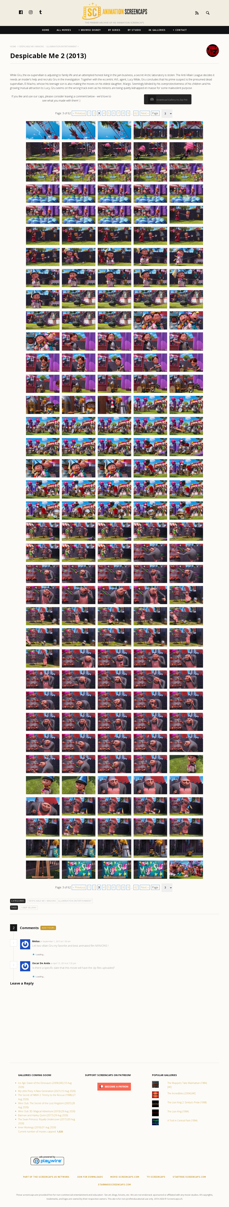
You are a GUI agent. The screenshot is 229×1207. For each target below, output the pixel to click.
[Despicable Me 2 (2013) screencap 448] (114, 498)
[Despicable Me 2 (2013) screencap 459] (150, 540)
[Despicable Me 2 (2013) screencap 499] (150, 709)
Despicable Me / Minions (42, 900)
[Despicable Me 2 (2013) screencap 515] (186, 773)
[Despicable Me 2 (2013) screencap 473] (114, 604)
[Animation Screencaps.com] (114, 11)
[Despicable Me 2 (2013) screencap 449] (150, 498)
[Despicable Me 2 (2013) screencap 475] (186, 604)
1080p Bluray (29, 907)
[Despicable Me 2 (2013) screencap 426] (42, 414)
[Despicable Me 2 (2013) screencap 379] (150, 202)
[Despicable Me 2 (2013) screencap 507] (78, 752)
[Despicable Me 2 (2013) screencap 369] (150, 160)
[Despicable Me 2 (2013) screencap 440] (186, 456)
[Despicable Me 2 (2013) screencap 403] (114, 308)
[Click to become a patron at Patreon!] (114, 1091)
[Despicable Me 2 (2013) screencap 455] (186, 519)
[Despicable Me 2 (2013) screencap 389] (150, 245)
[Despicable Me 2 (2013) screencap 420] (186, 371)
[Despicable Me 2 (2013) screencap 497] (78, 709)
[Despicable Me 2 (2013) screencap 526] (42, 836)
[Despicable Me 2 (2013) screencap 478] (114, 625)
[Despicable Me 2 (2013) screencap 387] (78, 245)
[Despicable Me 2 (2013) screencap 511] (42, 773)
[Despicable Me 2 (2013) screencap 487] (78, 667)
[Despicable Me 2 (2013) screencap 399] (150, 287)
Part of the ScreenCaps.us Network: (46, 1177)
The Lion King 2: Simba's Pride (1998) (187, 1102)
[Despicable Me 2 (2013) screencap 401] (42, 308)
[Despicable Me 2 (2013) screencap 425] (186, 393)
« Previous (79, 113)
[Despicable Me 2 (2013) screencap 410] (186, 329)
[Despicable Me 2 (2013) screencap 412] (78, 350)
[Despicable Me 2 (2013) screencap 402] (78, 308)
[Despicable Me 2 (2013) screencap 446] (42, 498)
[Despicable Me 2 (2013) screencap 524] (150, 815)
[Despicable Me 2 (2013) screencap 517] (78, 794)
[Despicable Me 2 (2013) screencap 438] (114, 456)
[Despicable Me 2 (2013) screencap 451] (42, 519)
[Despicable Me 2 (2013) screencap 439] (150, 456)
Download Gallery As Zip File (172, 99)
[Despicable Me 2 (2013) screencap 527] (78, 836)
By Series (114, 29)
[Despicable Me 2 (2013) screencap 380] (186, 202)
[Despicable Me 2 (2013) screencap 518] (114, 794)
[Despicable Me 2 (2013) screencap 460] (186, 540)
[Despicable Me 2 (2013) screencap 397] (78, 287)
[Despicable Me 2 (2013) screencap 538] (114, 878)
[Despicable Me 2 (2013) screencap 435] (186, 435)
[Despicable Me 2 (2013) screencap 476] (42, 625)
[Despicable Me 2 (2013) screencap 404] (150, 308)
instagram (34, 12)
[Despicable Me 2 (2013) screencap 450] (186, 498)
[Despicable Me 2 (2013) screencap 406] (42, 329)
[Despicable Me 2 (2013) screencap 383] (114, 223)
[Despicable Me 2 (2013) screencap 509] (150, 752)
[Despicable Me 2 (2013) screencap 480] (186, 625)
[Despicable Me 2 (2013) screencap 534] (150, 857)
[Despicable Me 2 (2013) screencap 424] (150, 393)
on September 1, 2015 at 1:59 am (55, 941)
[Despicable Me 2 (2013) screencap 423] (114, 393)
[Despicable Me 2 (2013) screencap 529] (150, 836)
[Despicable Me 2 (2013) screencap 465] (186, 562)
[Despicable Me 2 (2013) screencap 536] (42, 878)
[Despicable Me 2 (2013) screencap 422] (78, 393)
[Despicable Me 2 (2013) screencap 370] (186, 160)
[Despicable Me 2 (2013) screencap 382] (78, 223)
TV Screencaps (156, 1177)
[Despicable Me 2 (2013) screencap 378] (114, 202)
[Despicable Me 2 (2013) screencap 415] (186, 350)
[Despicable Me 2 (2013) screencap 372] (78, 181)
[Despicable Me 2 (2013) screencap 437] (78, 456)
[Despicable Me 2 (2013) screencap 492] (78, 688)
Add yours (48, 927)
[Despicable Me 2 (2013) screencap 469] (150, 583)
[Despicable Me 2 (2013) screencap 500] (186, 709)
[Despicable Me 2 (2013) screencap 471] (42, 604)
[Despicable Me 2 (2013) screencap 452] (78, 519)
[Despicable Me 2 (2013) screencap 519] (150, 794)
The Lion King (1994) (178, 1111)
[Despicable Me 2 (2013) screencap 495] (186, 688)
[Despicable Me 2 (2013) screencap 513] (114, 773)
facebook (24, 12)
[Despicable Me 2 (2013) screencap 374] (150, 181)
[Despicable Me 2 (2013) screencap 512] (78, 773)
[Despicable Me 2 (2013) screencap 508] (114, 752)
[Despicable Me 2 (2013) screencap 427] (78, 414)
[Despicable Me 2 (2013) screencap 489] (150, 667)
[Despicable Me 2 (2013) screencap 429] (150, 414)
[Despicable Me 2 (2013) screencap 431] (42, 435)
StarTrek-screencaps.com (189, 1177)
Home (45, 29)
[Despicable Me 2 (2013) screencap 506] (42, 752)
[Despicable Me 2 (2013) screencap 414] (150, 350)
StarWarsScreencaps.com (114, 1184)
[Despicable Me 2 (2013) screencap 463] (114, 562)
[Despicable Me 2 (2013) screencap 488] (114, 667)
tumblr (44, 12)
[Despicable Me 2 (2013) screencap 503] (114, 731)
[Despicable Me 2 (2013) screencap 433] (114, 435)
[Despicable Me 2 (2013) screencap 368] (114, 160)
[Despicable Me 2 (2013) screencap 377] (78, 202)
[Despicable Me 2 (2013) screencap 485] (186, 646)
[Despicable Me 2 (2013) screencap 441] (42, 477)
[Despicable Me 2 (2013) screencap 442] (78, 477)
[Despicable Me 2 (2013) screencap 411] (42, 350)
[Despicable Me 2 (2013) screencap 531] (42, 857)
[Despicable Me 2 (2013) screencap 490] (186, 667)
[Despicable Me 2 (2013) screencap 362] (78, 139)
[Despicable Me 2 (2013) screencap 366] (42, 160)
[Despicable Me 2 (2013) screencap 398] (114, 287)
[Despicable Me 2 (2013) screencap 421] (42, 393)
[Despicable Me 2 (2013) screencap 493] (114, 688)
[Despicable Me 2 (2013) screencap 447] (78, 498)
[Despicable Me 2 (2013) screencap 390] (186, 245)
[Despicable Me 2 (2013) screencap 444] (150, 477)
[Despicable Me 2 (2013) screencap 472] (78, 604)
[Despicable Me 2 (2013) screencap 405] (186, 308)
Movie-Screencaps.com (124, 1177)
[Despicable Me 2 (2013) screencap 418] (114, 371)
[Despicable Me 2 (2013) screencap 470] (186, 583)
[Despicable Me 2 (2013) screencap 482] (78, 646)
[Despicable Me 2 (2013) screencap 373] (114, 181)
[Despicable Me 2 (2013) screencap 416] (42, 371)
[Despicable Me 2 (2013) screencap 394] (150, 266)
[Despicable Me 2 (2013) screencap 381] (42, 223)
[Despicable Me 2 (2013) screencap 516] (42, 794)
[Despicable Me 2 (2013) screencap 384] (150, 223)
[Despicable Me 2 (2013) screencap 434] (150, 435)
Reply (75, 941)
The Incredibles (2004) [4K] (181, 1093)
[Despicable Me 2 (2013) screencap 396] (42, 287)
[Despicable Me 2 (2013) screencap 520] (186, 794)
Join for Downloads (90, 1177)
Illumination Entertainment (75, 900)
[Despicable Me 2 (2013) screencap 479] (150, 625)
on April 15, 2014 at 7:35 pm (63, 963)
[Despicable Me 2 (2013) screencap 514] (150, 773)
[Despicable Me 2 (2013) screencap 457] (78, 540)
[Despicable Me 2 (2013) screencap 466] (42, 583)
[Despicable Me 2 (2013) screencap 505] (186, 731)
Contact (181, 29)
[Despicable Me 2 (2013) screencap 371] (42, 181)
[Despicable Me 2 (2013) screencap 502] (78, 731)
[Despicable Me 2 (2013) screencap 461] (42, 562)
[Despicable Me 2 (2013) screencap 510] (186, 752)
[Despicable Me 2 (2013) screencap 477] (78, 625)
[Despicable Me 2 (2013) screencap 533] (114, 857)
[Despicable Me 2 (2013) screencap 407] (78, 329)
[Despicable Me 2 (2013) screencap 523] (114, 815)
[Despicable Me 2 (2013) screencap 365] (186, 139)
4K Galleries (156, 29)
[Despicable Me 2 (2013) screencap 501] (42, 731)
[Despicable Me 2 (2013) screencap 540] (186, 878)
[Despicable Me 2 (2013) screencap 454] (150, 519)
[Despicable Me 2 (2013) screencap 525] (186, 815)
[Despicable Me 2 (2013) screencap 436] (42, 456)
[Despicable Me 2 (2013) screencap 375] (186, 181)
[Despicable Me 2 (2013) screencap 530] (186, 836)
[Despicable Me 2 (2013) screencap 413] (114, 350)
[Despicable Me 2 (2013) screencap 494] (150, 688)
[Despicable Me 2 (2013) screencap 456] (42, 540)
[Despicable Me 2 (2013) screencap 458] (114, 540)
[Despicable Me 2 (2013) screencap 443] (114, 477)
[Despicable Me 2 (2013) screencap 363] (114, 139)
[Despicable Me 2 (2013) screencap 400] (186, 287)
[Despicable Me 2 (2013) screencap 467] (78, 583)
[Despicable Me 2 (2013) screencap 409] (150, 329)
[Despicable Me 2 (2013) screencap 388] (114, 245)
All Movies (64, 29)
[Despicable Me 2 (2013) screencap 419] (150, 371)
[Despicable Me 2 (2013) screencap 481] (42, 646)
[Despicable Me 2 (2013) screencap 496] (42, 709)
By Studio (134, 29)
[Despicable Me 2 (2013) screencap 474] (150, 604)
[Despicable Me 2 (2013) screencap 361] (42, 139)
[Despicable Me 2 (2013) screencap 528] (114, 836)
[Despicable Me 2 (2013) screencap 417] (78, 371)
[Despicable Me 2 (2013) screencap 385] (186, 223)
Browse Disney (91, 29)
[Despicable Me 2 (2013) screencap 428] (114, 414)
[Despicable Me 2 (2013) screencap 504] (150, 731)
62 (135, 113)
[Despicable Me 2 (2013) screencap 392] (78, 266)
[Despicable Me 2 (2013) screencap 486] (42, 667)
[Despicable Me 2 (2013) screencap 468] (114, 583)
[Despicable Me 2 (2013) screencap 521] (42, 815)
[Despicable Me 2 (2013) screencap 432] (78, 435)
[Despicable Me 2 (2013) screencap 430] (186, 414)
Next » (145, 113)
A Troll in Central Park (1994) (182, 1120)
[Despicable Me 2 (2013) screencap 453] (114, 519)
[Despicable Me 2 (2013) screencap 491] (42, 688)
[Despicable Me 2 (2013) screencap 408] (114, 329)
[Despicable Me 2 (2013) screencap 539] (150, 878)
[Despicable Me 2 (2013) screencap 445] (186, 477)
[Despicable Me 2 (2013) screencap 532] (78, 857)
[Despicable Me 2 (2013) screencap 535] (186, 857)
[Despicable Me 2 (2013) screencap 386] (42, 245)
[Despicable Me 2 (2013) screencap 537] (78, 878)
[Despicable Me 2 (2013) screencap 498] (114, 709)
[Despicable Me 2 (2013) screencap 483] (114, 646)
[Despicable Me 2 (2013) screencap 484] (150, 646)
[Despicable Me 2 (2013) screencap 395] (186, 266)
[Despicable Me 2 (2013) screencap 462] (78, 562)
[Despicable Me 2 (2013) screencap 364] (150, 139)
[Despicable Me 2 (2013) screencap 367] (78, 160)
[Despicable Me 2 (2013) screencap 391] (42, 266)
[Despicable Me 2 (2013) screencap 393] (114, 266)
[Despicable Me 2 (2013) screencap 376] (42, 202)
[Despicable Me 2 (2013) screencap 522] (78, 815)
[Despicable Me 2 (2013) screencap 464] (150, 562)
